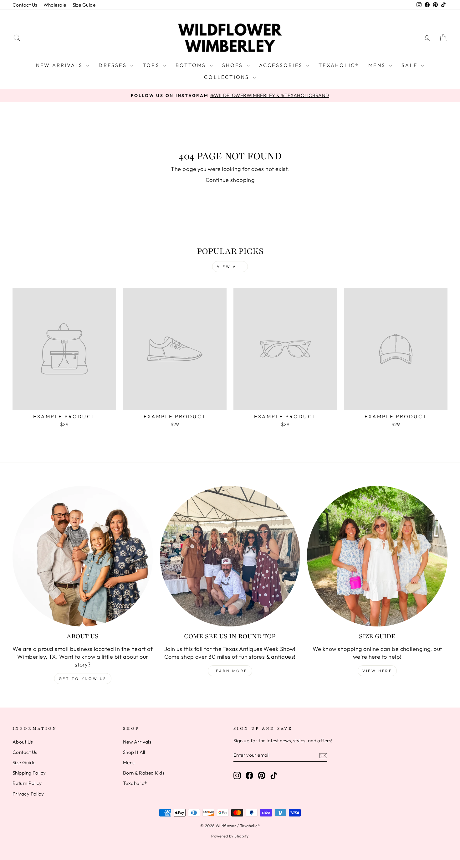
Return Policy (27, 783)
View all (230, 266)
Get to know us (83, 678)
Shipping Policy (29, 773)
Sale (410, 65)
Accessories (281, 65)
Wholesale (54, 5)
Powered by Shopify (229, 835)
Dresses (114, 65)
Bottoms (192, 65)
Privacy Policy (28, 794)
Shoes (233, 65)
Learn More (230, 670)
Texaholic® (339, 65)
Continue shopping (230, 179)
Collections (227, 77)
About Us (23, 742)
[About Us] (83, 556)
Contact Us (25, 5)
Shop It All (134, 752)
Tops (152, 65)
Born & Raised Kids (143, 773)
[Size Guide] (377, 556)
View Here (377, 670)
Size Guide (84, 5)
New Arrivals (60, 65)
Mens (377, 65)
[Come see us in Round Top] (230, 556)
